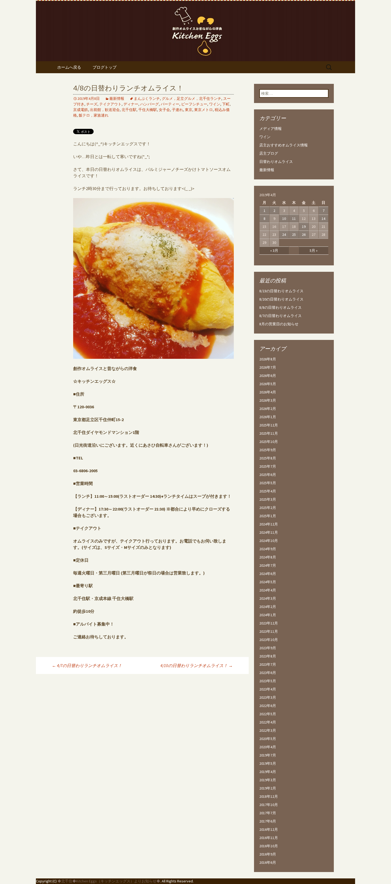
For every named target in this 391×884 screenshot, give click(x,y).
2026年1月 (267, 416)
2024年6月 (267, 573)
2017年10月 (268, 804)
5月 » (314, 250)
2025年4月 (267, 491)
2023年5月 (267, 681)
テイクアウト (110, 104)
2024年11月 (268, 532)
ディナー (130, 104)
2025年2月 (267, 507)
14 (323, 218)
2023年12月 (268, 623)
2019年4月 (267, 771)
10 (284, 218)
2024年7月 (267, 565)
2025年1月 (267, 515)
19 (304, 226)
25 (294, 234)
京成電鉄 (80, 109)
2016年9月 (267, 854)
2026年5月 (267, 383)
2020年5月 (267, 738)
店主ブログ (268, 153)
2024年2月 (267, 606)
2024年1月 (267, 614)
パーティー (170, 104)
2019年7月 (267, 755)
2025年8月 (267, 458)
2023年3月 (267, 697)
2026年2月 (267, 408)
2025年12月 (268, 425)
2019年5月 (267, 763)
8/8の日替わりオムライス (280, 307)
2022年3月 (267, 730)
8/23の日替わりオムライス (281, 291)
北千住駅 (129, 109)
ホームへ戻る (69, 67)
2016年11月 (268, 837)
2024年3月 (267, 598)
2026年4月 (267, 392)
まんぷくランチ (147, 98)
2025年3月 (267, 499)
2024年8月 (267, 557)
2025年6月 (267, 474)
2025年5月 (267, 482)
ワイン (214, 104)
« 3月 (274, 250)
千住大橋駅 (147, 109)
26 (304, 234)
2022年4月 (267, 722)
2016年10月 (268, 846)
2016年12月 (268, 829)
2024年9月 (267, 548)
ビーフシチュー (194, 104)
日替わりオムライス (276, 161)
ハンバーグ (149, 104)
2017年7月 (267, 813)
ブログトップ (105, 67)
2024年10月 (268, 540)
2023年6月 (267, 672)
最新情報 (116, 98)
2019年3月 (267, 780)
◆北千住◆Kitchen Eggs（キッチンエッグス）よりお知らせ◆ (108, 881)
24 (284, 234)
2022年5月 (267, 714)
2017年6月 (267, 821)
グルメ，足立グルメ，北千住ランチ (191, 98)
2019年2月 (267, 788)
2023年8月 (267, 656)
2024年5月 (267, 581)
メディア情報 (270, 128)
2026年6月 (267, 375)
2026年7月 (267, 367)
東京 (188, 109)
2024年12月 (268, 524)
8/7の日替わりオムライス (280, 315)
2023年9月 (267, 647)
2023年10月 (268, 639)
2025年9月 (267, 449)
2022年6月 (267, 705)
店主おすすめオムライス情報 (283, 145)
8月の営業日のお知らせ (278, 324)
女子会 (164, 109)
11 (294, 218)
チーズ (91, 104)
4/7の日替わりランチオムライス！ (87, 665)
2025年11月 (268, 433)
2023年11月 (268, 631)
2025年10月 (268, 441)
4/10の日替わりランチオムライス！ (196, 665)
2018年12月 (268, 796)
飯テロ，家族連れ (94, 115)
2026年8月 (267, 359)
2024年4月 (267, 590)
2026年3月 (267, 400)
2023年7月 (267, 664)
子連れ (177, 109)
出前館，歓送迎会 (105, 109)
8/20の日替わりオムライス (281, 299)
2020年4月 (267, 747)
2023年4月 (267, 689)
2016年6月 (267, 862)
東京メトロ (203, 109)
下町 (226, 104)
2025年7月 (267, 466)
